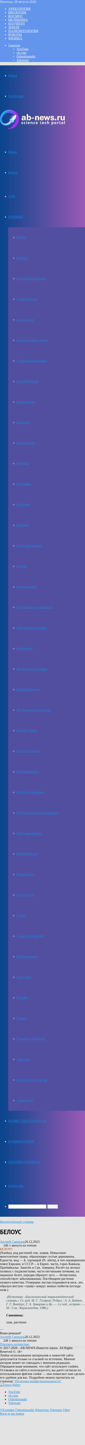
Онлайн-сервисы (24, 1162)
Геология (23, 504)
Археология (19, 8)
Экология (23, 1059)
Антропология (27, 299)
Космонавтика (27, 586)
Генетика (23, 463)
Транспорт (24, 977)
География (24, 484)
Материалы (25, 648)
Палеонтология (23, 31)
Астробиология (27, 381)
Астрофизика (26, 402)
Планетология (27, 854)
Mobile (21, 237)
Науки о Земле (27, 730)
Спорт (21, 915)
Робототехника (27, 956)
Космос (15, 16)
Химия (21, 1018)
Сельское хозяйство (30, 936)
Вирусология (26, 443)
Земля (13, 27)
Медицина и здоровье (32, 669)
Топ (11, 196)
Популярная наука (29, 833)
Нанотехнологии (28, 751)
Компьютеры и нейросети (35, 607)
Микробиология (28, 689)
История (22, 525)
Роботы (15, 34)
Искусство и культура (32, 1080)
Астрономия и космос (32, 360)
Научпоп (16, 23)
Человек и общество (31, 1038)
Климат (22, 566)
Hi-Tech (22, 258)
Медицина (18, 20)
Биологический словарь (17, 1222)
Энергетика (25, 1100)
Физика (15, 38)
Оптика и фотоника (30, 792)
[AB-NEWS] (32, 128)
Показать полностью (14, 1344)
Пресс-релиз (25, 874)
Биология (17, 12)
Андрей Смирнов (12, 1241)
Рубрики (15, 217)
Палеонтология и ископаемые (38, 812)
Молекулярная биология (34, 710)
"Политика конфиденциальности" (38, 1381)
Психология (25, 895)
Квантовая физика (29, 545)
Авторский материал (31, 278)
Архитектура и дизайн (32, 340)
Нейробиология (28, 771)
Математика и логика (32, 628)
